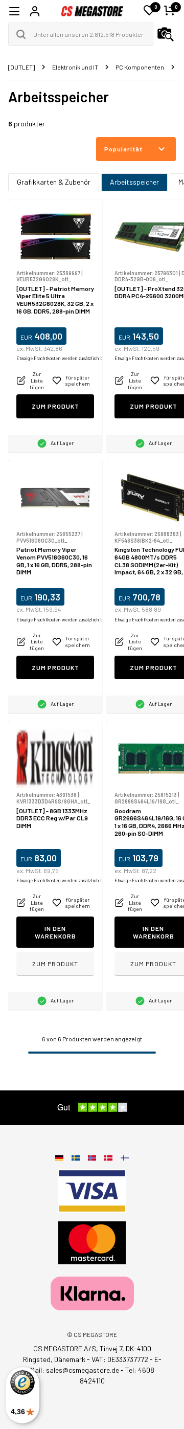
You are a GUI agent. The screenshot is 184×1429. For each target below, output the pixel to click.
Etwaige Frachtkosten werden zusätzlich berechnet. (69, 358)
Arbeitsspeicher (134, 181)
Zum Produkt (55, 406)
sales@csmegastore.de (82, 1370)
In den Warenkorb (55, 932)
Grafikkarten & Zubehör (53, 181)
